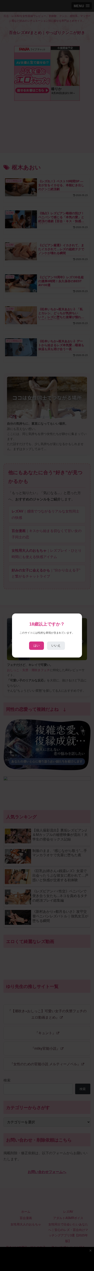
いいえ (56, 645)
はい (36, 645)
